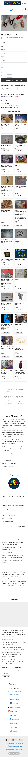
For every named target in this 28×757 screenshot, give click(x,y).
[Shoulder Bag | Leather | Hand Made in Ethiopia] (7, 253)
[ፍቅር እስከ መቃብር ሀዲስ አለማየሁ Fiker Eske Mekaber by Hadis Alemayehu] (7, 318)
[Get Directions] (6, 676)
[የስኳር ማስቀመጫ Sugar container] (21, 139)
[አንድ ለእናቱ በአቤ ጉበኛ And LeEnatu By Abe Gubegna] (7, 364)
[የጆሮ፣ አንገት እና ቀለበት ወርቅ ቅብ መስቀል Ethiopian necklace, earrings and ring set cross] (21, 340)
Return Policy (21, 745)
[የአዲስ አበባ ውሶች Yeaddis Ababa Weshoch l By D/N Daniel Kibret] (21, 118)
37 (4, 49)
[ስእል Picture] (21, 159)
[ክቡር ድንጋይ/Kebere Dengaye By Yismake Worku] (7, 159)
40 (4, 60)
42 (4, 68)
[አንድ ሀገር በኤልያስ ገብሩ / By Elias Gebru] (21, 180)
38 (4, 53)
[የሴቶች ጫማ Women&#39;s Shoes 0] (14, 23)
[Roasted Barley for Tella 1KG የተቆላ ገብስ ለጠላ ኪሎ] (7, 340)
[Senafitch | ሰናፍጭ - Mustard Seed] (7, 204)
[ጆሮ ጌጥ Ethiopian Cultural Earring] (21, 233)
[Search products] (25, 9)
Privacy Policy (19, 743)
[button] (9, 88)
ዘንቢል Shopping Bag (8, 404)
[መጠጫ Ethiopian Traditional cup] (21, 318)
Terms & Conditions (10, 743)
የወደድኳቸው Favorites (19, 397)
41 (3, 64)
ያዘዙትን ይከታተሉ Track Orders (8, 397)
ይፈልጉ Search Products (8, 390)
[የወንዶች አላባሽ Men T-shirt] (21, 297)
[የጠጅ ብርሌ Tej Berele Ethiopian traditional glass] (7, 118)
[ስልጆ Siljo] (21, 273)
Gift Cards (19, 403)
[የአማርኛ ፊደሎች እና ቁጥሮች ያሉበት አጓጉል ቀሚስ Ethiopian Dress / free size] (21, 364)
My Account (19, 389)
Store (2, 37)
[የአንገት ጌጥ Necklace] (7, 139)
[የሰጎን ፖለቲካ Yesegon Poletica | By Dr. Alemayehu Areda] (7, 297)
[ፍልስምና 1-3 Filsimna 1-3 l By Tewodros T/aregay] (7, 233)
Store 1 (3, 39)
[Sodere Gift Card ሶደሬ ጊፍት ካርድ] (21, 253)
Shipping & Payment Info (11, 745)
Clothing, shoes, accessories (14, 37)
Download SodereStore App (15, 746)
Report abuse (19, 749)
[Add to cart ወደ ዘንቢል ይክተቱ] (5, 131)
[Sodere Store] (12, 3)
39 (4, 57)
